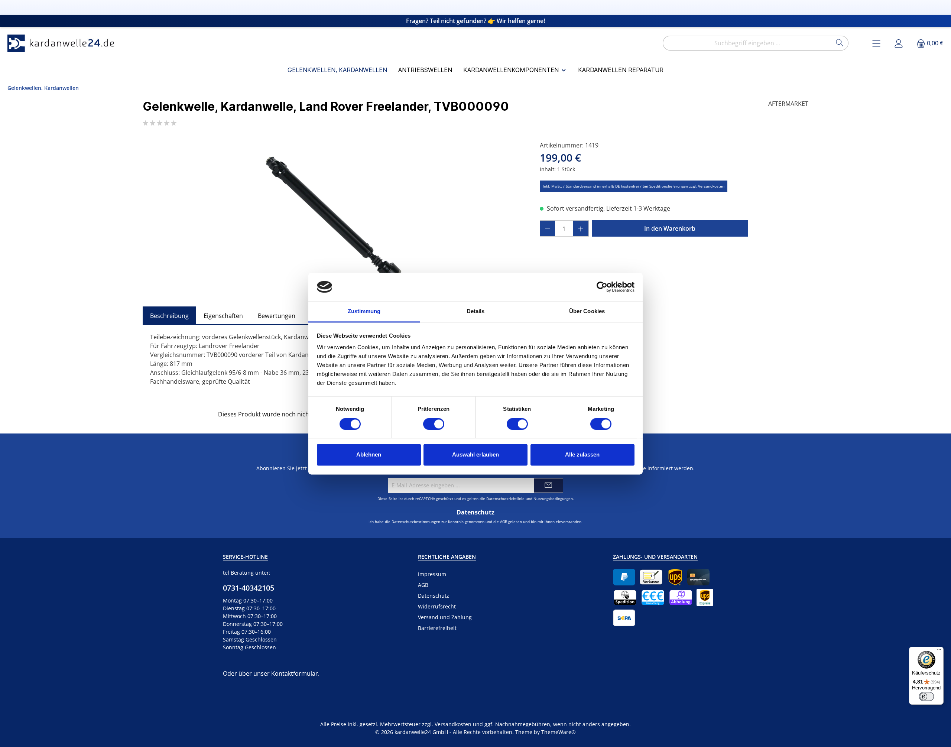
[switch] (433, 424)
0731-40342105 (248, 588)
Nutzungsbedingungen (553, 498)
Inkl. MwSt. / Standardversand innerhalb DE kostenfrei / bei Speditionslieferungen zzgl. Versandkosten (633, 186)
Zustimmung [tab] (364, 311)
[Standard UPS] (675, 577)
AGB (503, 521)
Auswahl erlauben (475, 455)
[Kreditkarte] (698, 577)
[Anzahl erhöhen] (581, 228)
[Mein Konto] (898, 43)
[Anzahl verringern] (547, 228)
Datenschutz (433, 595)
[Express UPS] (705, 597)
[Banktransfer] (624, 618)
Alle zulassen (582, 455)
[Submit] (548, 485)
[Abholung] (681, 597)
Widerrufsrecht (437, 606)
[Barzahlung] (653, 597)
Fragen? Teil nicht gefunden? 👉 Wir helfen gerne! (475, 21)
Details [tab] (476, 311)
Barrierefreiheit (437, 627)
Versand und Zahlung (445, 617)
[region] (333, 221)
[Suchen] (839, 43)
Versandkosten (453, 724)
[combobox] (747, 43)
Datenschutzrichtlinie (505, 498)
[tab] (169, 315)
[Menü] (939, 651)
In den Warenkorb (669, 228)
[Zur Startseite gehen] (63, 43)
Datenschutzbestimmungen (416, 521)
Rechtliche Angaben (447, 556)
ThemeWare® (558, 731)
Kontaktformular (294, 673)
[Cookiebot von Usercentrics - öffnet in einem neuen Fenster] (601, 286)
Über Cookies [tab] (587, 311)
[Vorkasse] (651, 577)
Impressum (432, 574)
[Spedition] (625, 597)
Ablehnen (368, 455)
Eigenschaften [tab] (223, 316)
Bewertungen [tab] (276, 316)
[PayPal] (624, 577)
